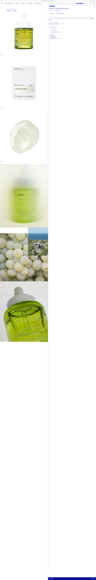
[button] (3, 3)
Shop (2, 3)
